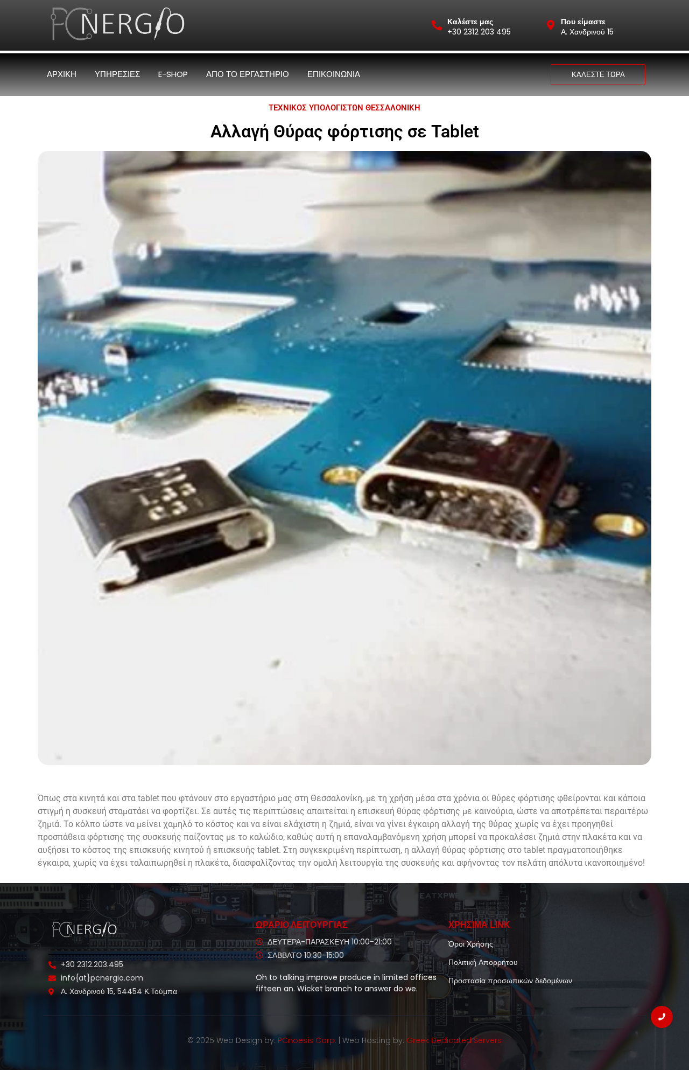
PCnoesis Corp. (307, 1040)
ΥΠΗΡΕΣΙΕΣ (117, 74)
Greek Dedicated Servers (454, 1040)
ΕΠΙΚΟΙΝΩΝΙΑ (333, 74)
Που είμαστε (583, 21)
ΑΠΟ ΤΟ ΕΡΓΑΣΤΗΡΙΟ (247, 74)
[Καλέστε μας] (437, 25)
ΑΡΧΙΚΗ (61, 74)
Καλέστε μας (470, 21)
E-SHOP (173, 74)
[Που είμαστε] (550, 25)
